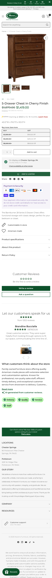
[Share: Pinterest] (18, 179)
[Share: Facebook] (10, 179)
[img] (26, 317)
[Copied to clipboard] (22, 179)
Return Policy (8, 255)
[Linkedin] (34, 542)
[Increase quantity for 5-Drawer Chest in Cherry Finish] (10, 152)
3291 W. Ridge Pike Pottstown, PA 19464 (10, 463)
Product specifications (13, 239)
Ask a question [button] (26, 294)
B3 (3, 99)
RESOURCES (8, 511)
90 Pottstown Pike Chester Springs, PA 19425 (13, 451)
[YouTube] (26, 542)
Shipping (5, 110)
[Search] (47, 25)
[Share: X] (14, 179)
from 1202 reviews (26, 320)
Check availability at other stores (21, 166)
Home (4, 31)
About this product (11, 247)
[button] (24, 357)
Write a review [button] (26, 288)
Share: (4, 179)
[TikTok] (30, 542)
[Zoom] (45, 38)
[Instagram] (22, 542)
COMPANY (7, 504)
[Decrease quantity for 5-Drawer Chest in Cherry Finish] (4, 152)
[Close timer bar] (50, 2)
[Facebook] (18, 542)
